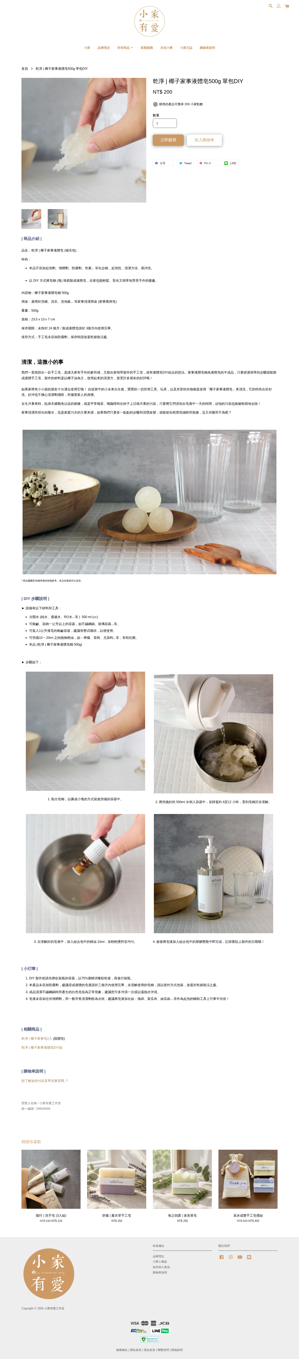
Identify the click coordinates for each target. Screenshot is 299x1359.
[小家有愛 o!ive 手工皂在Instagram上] (231, 1259)
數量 (156, 115)
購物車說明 (207, 47)
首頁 (24, 68)
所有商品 (123, 47)
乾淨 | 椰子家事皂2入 (36, 1038)
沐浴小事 (166, 47)
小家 (87, 47)
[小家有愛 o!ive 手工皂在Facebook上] (221, 1259)
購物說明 (177, 1350)
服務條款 (122, 1350)
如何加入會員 (161, 1267)
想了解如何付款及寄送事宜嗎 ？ (44, 1081)
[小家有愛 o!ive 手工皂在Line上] (249, 1259)
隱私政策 (135, 1350)
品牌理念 (104, 47)
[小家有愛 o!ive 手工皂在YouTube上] (240, 1259)
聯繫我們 (163, 1350)
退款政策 (149, 1350)
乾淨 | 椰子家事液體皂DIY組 (41, 1047)
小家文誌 (186, 47)
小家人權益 (160, 1261)
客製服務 (147, 47)
